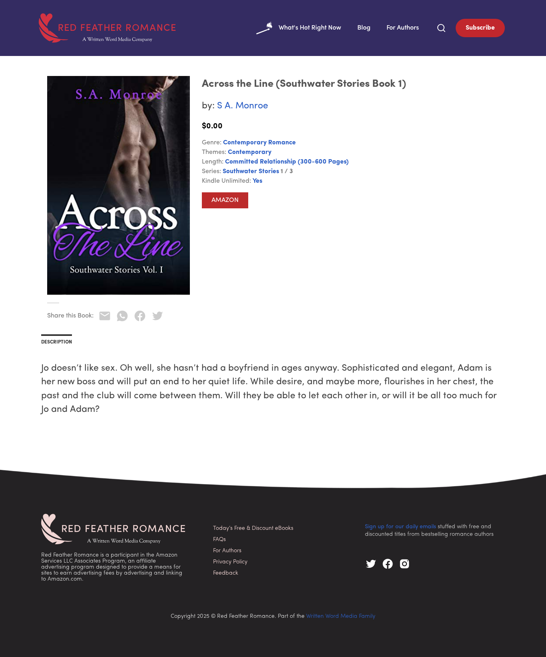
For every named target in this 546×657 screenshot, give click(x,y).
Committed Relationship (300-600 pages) (287, 162)
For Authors (403, 28)
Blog (364, 28)
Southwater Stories (251, 171)
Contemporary (249, 152)
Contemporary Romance (259, 143)
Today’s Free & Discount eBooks (253, 528)
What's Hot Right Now (310, 28)
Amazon (225, 200)
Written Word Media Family (340, 616)
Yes (257, 181)
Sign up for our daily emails (400, 527)
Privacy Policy (230, 562)
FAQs (219, 540)
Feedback (225, 573)
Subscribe (480, 28)
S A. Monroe (242, 106)
